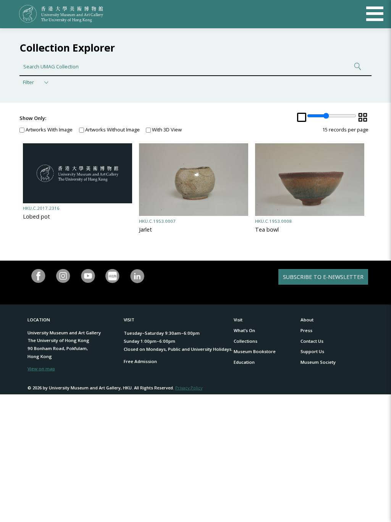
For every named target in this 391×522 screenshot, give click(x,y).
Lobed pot (36, 216)
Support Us (312, 351)
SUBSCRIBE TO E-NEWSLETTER (323, 276)
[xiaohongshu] (112, 276)
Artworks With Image (48, 129)
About (307, 320)
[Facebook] (38, 276)
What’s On (244, 330)
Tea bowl (267, 229)
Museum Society (318, 362)
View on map (41, 368)
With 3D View (166, 129)
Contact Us (312, 341)
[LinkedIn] (137, 276)
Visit (238, 320)
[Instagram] (63, 276)
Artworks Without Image (112, 129)
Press (306, 330)
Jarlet (145, 229)
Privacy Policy (188, 388)
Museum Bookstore (255, 351)
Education (244, 362)
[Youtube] (88, 276)
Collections (245, 341)
